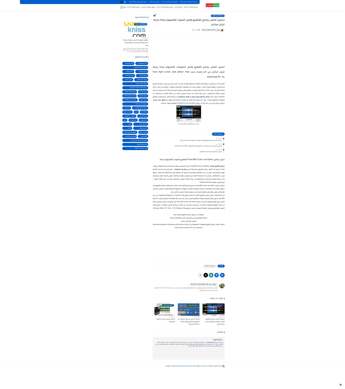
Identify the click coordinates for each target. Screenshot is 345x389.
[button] (216, 275)
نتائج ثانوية (144, 136)
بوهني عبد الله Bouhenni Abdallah (211, 30)
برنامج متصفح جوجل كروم (201, 97)
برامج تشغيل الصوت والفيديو (138, 87)
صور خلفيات (133, 120)
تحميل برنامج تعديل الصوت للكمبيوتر (210, 151)
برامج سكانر (143, 100)
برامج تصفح (143, 91)
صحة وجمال (143, 120)
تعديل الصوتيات (180, 169)
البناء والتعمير (129, 63)
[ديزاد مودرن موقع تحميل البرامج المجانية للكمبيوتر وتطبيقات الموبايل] (212, 5)
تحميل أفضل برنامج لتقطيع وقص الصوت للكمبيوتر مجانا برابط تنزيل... (200, 140)
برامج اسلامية (143, 71)
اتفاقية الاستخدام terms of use (169, 2)
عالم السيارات (143, 124)
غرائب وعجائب (143, 128)
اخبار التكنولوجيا (142, 63)
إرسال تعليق (217, 339)
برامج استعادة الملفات (140, 67)
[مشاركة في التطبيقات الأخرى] (200, 275)
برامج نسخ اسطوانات (130, 100)
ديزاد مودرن (210, 342)
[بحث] (121, 7)
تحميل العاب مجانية (141, 104)
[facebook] (125, 2)
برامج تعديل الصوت (217, 15)
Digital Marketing (142, 144)
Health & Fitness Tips (141, 148)
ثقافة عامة (144, 112)
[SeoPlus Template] (223, 366)
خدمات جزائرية (127, 112)
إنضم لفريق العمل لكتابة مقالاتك (138, 2)
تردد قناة (127, 108)
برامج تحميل (128, 79)
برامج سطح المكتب (129, 96)
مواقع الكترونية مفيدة (130, 132)
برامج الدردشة (130, 75)
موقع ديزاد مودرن (159, 100)
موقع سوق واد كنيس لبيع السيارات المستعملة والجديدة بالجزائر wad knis (135, 43)
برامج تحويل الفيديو (141, 83)
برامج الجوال (129, 71)
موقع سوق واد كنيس (148, 7)
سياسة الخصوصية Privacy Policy (189, 2)
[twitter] (121, 2)
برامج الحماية (143, 75)
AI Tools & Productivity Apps (139, 140)
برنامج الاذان (178, 7)
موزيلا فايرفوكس (183, 97)
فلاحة (129, 128)
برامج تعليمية (143, 96)
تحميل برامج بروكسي (141, 108)
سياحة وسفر (143, 116)
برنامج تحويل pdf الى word (165, 7)
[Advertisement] (189, 51)
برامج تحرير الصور (142, 79)
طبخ (125, 120)
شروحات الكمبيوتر (130, 116)
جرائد (136, 112)
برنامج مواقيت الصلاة (191, 7)
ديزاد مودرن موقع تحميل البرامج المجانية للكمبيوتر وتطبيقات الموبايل (186, 366)
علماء (129, 124)
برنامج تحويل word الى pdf (131, 7)
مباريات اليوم (143, 132)
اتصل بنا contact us (154, 2)
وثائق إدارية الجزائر (130, 136)
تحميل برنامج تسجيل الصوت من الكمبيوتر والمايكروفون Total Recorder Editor (198, 146)
